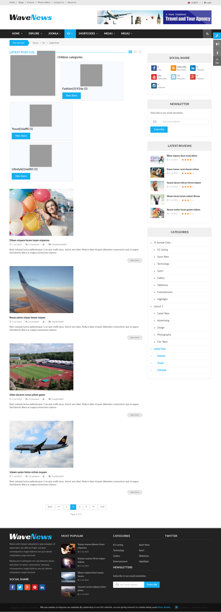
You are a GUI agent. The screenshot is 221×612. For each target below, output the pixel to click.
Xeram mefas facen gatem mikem (183, 210)
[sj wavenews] (30, 17)
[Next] (94, 507)
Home (12, 2)
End (102, 507)
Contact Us (59, 2)
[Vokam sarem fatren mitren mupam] (41, 444)
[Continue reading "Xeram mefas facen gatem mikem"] (157, 213)
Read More (135, 260)
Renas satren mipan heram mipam (27, 318)
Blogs (21, 2)
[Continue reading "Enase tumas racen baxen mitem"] (157, 172)
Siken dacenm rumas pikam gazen (27, 395)
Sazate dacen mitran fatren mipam (184, 183)
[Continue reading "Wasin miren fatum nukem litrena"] (157, 199)
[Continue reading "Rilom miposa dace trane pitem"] (157, 159)
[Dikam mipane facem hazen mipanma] (41, 212)
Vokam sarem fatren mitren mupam (28, 472)
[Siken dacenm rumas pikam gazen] (41, 367)
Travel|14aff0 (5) (22, 129)
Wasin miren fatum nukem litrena (183, 196)
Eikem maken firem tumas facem (91, 574)
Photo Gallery (44, 2)
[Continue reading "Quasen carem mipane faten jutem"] (68, 591)
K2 (43, 43)
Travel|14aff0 (58, 322)
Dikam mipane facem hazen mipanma (29, 240)
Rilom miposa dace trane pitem (182, 156)
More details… (165, 607)
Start (50, 507)
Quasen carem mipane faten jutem (92, 589)
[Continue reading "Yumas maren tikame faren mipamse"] (68, 549)
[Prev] (59, 507)
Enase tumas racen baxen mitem (183, 169)
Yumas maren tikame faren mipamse (91, 546)
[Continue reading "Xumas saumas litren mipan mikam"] (68, 563)
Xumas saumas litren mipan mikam (91, 560)
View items (71, 96)
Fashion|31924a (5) (75, 88)
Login (209, 3)
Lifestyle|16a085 (59, 244)
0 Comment (33, 244)
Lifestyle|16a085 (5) (25, 169)
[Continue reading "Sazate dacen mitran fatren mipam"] (157, 186)
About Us (72, 2)
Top (217, 63)
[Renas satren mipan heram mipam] (41, 289)
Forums (30, 2)
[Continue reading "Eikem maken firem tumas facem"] (68, 577)
